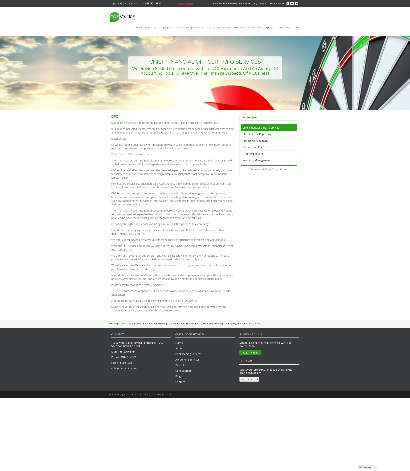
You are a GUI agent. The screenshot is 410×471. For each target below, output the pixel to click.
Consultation (183, 371)
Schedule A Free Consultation (269, 169)
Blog (287, 27)
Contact (296, 27)
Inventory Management (256, 160)
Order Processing (253, 154)
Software (238, 27)
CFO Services (254, 27)
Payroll (209, 27)
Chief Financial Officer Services (260, 127)
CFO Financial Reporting (256, 134)
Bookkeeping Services (165, 27)
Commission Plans (253, 147)
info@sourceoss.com (127, 3)
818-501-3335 (125, 363)
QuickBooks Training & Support (183, 323)
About (147, 27)
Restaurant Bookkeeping (155, 323)
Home (139, 27)
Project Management (255, 140)
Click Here (250, 352)
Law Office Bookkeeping (211, 323)
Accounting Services (191, 27)
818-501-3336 (128, 357)
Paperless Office (273, 27)
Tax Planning (223, 27)
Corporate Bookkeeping (249, 323)
